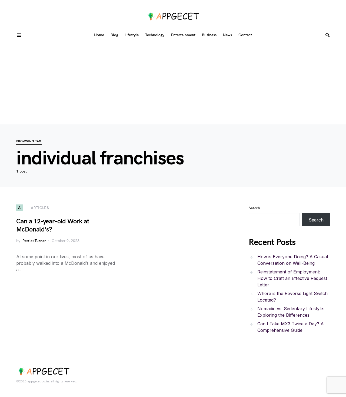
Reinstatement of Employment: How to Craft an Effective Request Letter (292, 278)
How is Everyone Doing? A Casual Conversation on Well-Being (292, 260)
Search (254, 208)
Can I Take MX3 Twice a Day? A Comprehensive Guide (290, 327)
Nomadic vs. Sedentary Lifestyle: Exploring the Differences (290, 312)
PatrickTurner (34, 241)
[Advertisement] (173, 84)
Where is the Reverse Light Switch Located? (292, 297)
